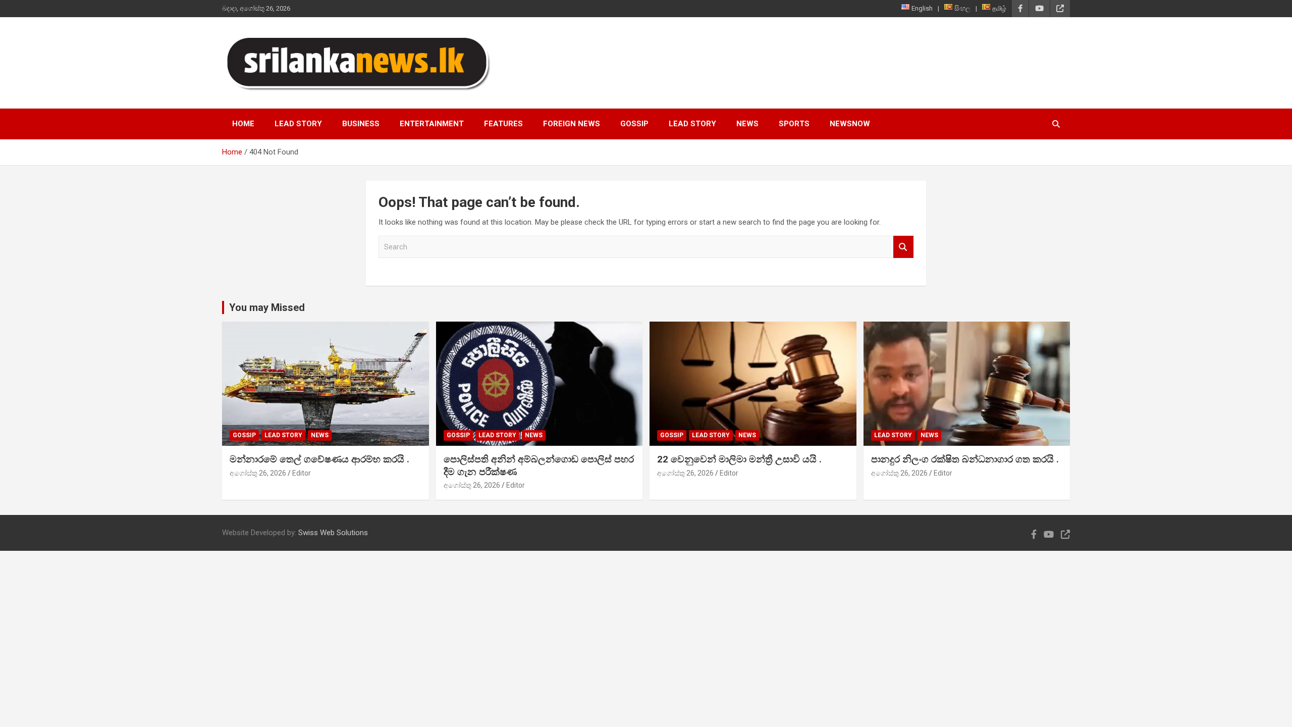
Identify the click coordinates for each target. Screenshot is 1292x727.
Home (243, 123)
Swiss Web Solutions (333, 532)
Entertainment (432, 123)
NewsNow (850, 123)
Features (503, 123)
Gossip (634, 123)
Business (361, 123)
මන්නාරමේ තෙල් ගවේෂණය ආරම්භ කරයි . (319, 459)
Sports (794, 123)
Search (903, 247)
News (747, 123)
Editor (301, 473)
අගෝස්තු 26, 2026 (258, 473)
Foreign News (571, 123)
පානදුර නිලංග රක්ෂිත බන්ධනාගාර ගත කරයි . (965, 459)
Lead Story (298, 123)
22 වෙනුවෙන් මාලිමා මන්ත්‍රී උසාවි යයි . (739, 459)
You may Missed (267, 307)
